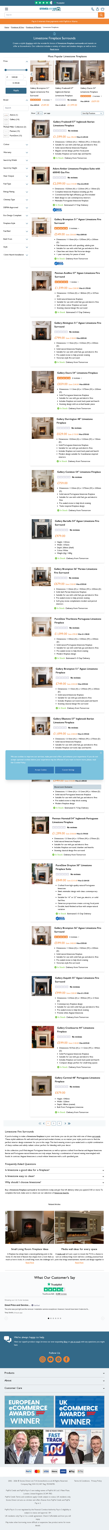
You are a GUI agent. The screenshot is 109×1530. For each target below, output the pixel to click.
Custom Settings (68, 770)
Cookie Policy (20, 763)
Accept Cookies (41, 770)
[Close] (100, 752)
